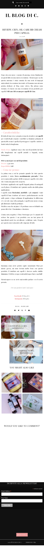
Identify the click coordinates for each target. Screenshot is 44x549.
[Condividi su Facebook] (15, 310)
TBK (34, 542)
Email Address (6, 491)
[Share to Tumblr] (22, 310)
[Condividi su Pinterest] (25, 310)
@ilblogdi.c (22, 534)
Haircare (25, 306)
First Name (4, 498)
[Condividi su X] (18, 310)
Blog (17, 306)
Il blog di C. (22, 15)
